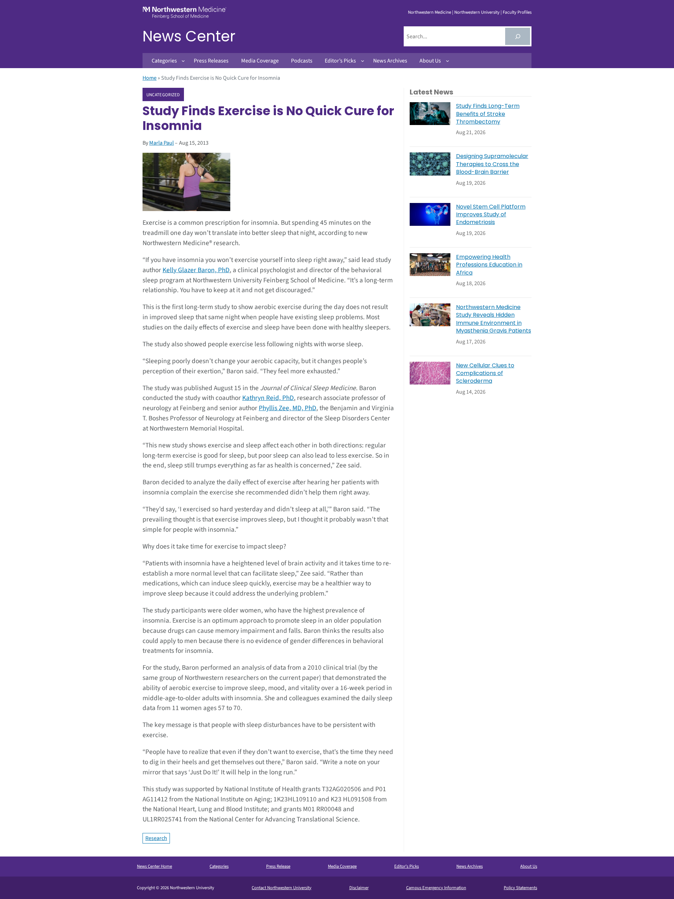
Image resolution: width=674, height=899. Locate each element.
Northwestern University (477, 12)
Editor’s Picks (406, 866)
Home (150, 78)
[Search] (517, 36)
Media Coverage (342, 866)
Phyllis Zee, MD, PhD (287, 408)
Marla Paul (161, 143)
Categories (219, 866)
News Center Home (154, 866)
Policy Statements (520, 888)
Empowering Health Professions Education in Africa (489, 265)
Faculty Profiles (517, 12)
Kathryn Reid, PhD (268, 398)
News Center (189, 36)
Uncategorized (163, 95)
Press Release (278, 866)
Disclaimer (359, 888)
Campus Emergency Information (436, 888)
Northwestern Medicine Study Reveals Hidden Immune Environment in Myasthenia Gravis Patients (493, 319)
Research (156, 838)
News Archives (469, 866)
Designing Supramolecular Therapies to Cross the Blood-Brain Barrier (492, 164)
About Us (528, 866)
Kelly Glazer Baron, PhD (196, 270)
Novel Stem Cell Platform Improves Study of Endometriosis (491, 215)
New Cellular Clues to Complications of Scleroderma (485, 373)
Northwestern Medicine (429, 12)
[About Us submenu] (447, 61)
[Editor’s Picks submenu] (362, 61)
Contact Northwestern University (281, 888)
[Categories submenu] (183, 61)
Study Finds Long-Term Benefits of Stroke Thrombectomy (488, 114)
